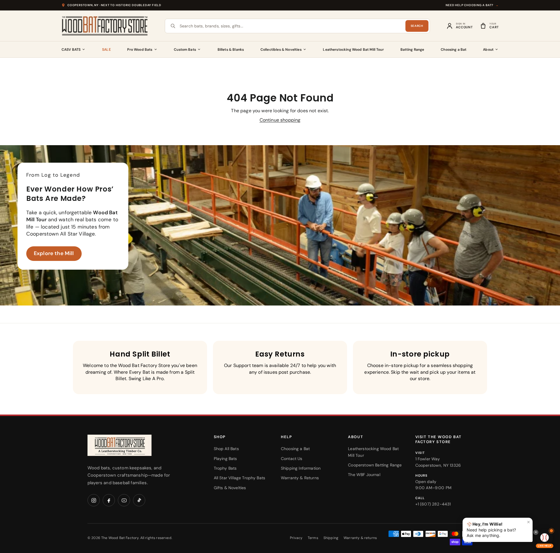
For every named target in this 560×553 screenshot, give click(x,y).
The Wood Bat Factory (120, 538)
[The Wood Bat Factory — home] (131, 445)
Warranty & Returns (300, 477)
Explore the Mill (54, 253)
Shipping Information (301, 468)
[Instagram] (94, 500)
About (488, 49)
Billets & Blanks (231, 49)
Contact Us (291, 458)
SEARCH (417, 26)
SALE (106, 49)
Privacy (296, 538)
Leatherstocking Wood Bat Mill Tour (353, 49)
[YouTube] (124, 500)
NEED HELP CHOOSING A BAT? (472, 5)
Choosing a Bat (453, 49)
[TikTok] (139, 500)
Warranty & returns (360, 538)
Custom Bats (185, 49)
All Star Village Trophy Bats (239, 477)
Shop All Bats (226, 448)
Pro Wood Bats (139, 49)
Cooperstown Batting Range (375, 465)
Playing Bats (225, 458)
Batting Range (412, 49)
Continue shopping (280, 120)
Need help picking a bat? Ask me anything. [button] (498, 528)
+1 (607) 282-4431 (433, 504)
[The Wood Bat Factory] (105, 25)
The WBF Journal (364, 474)
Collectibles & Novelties (281, 49)
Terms (313, 538)
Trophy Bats (225, 468)
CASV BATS (71, 49)
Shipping (330, 538)
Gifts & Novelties (230, 487)
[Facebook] (109, 500)
